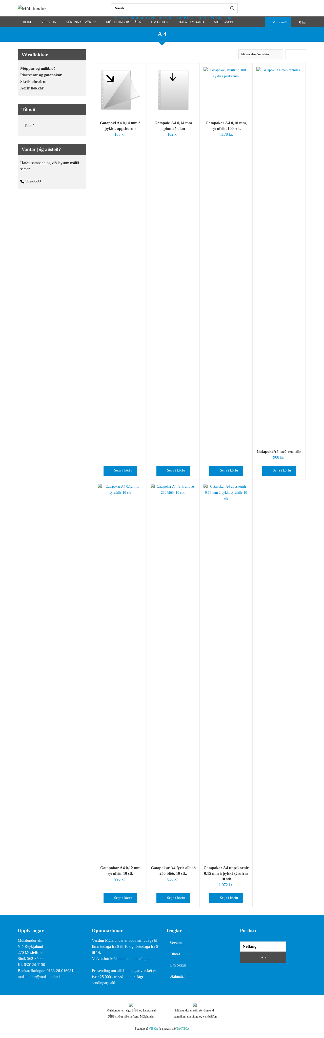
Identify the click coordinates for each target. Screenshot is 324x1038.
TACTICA (182, 1028)
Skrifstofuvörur (33, 81)
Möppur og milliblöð (37, 68)
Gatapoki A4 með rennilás (279, 451)
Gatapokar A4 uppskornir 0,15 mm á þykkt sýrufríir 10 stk (226, 873)
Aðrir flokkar (32, 88)
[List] (301, 54)
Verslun (176, 943)
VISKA (153, 1028)
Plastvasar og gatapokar (41, 75)
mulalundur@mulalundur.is (39, 977)
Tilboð (29, 125)
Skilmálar (177, 976)
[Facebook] (305, 8)
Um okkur (178, 965)
